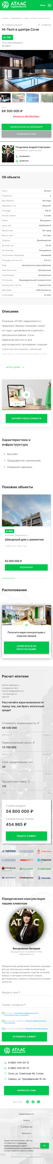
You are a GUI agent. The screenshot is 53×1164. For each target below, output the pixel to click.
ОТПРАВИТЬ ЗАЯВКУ (24, 1036)
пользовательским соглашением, (18, 1148)
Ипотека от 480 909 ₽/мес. (26, 116)
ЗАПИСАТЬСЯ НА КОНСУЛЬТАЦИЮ (26, 647)
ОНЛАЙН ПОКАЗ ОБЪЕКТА (26, 418)
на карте (6, 45)
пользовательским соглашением (16, 1015)
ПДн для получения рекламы (37, 1029)
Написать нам (26, 1090)
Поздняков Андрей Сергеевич (33, 147)
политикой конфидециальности (26, 1013)
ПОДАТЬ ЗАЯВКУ (26, 836)
